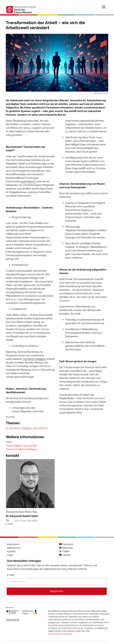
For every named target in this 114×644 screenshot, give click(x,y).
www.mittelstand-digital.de (60, 634)
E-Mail (10, 575)
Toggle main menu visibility (104, 7)
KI (84, 100)
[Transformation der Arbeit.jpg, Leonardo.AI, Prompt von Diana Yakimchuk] (57, 63)
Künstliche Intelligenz (34, 359)
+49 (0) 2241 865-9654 (26, 520)
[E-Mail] (9, 524)
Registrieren (56, 591)
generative (27, 181)
